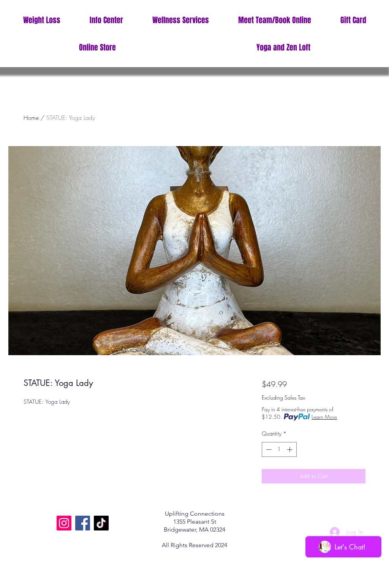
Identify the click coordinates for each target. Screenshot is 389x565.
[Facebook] (82, 523)
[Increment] (290, 449)
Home (31, 117)
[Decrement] (268, 449)
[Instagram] (64, 523)
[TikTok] (101, 523)
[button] (106, 20)
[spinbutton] (279, 449)
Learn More (324, 416)
